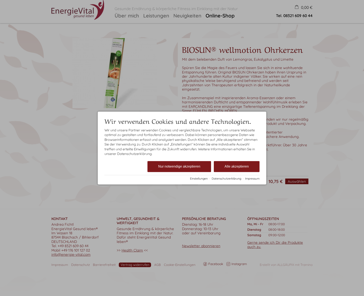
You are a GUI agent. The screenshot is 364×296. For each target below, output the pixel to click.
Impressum (252, 178)
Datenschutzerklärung (226, 178)
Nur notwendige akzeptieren (179, 166)
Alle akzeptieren (237, 166)
